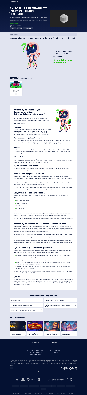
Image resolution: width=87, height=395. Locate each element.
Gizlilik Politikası (54, 348)
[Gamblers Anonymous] (23, 379)
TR (10, 368)
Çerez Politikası (28, 393)
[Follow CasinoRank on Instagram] (64, 368)
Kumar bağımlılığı (49, 393)
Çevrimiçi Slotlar (42, 1)
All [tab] (31, 78)
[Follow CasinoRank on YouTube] (70, 368)
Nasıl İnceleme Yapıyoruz (54, 350)
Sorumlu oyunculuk (61, 393)
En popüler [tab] (14, 78)
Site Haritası (71, 393)
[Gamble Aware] (58, 379)
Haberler (75, 1)
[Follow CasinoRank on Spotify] (73, 368)
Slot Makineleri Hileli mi (35, 346)
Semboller (35, 348)
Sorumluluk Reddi (38, 393)
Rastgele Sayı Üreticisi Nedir (35, 354)
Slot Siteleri (60, 1)
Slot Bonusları (52, 1)
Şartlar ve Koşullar (17, 393)
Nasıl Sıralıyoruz (54, 352)
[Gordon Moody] (42, 379)
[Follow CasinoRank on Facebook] (62, 368)
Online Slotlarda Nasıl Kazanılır (35, 352)
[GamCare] (31, 379)
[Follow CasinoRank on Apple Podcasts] (76, 368)
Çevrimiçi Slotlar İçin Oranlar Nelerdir (35, 350)
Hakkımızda (54, 346)
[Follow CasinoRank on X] (67, 368)
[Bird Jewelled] (16, 88)
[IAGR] (17, 379)
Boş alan (68, 1)
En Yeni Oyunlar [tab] (24, 78)
